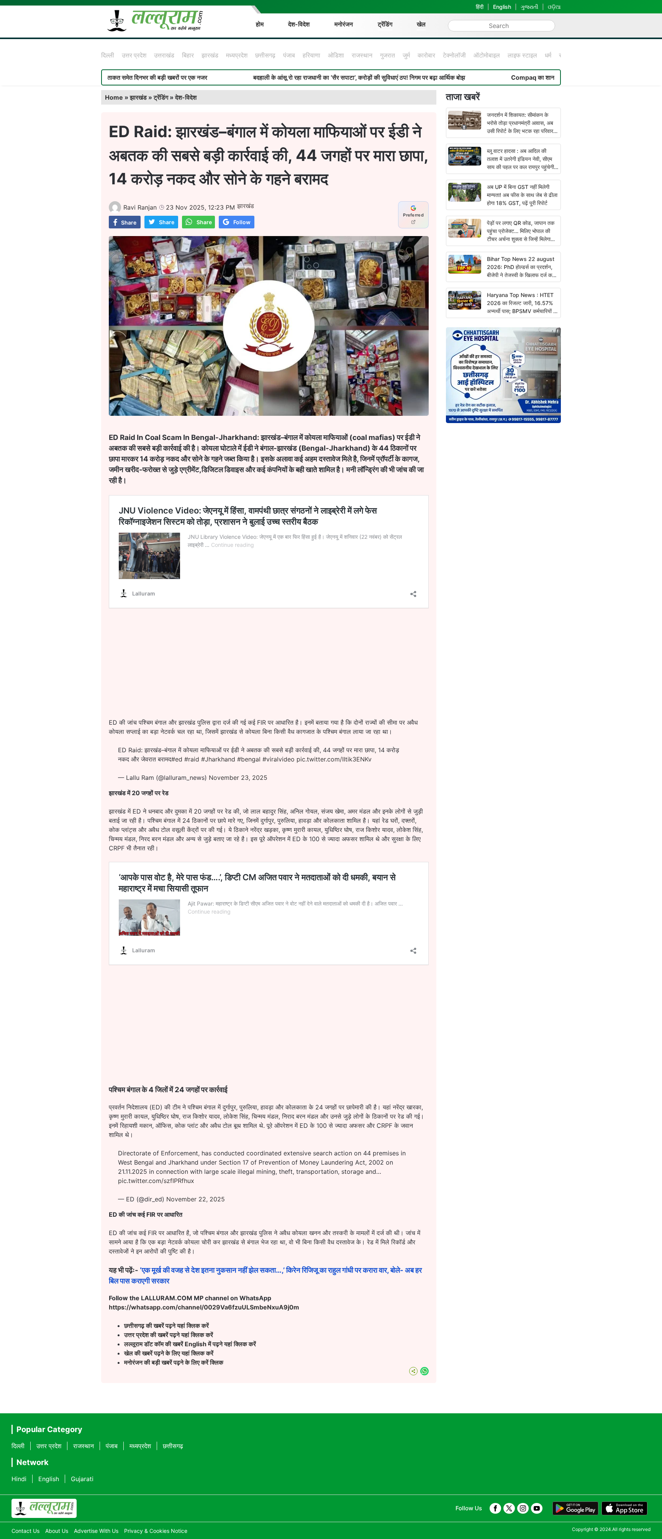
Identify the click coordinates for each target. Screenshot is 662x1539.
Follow (242, 222)
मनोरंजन (343, 24)
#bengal (249, 759)
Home (114, 97)
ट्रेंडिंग (385, 24)
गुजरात (387, 55)
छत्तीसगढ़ (265, 55)
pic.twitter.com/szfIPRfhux (156, 1181)
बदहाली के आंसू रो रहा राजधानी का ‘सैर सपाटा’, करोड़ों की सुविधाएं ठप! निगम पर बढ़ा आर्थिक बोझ (285, 77)
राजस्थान (362, 55)
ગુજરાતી (529, 6)
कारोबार (426, 55)
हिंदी (479, 6)
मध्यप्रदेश (236, 55)
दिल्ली (107, 55)
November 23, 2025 (238, 777)
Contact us (25, 1531)
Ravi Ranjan (140, 207)
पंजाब (289, 55)
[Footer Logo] (44, 1508)
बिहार (188, 55)
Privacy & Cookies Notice (155, 1531)
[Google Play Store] (575, 1508)
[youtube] (537, 1508)
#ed (176, 759)
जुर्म (406, 55)
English (502, 6)
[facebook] (495, 1508)
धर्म (548, 55)
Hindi (18, 1479)
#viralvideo (278, 759)
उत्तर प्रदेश (134, 55)
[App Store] (624, 1508)
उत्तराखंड (164, 55)
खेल (421, 24)
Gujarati (82, 1479)
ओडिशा (336, 55)
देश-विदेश (299, 24)
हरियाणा (311, 55)
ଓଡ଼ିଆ (554, 6)
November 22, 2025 (195, 1199)
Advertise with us (96, 1531)
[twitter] (509, 1508)
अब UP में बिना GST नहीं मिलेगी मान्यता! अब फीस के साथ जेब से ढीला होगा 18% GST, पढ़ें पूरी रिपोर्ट (522, 195)
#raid (191, 759)
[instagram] (523, 1508)
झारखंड (210, 55)
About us (56, 1531)
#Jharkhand (218, 759)
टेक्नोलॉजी (454, 55)
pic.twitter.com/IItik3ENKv (334, 759)
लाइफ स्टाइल (522, 55)
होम (260, 24)
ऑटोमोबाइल (487, 55)
